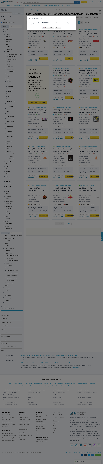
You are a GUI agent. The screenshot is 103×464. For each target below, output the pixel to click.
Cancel (58, 28)
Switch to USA (49, 28)
